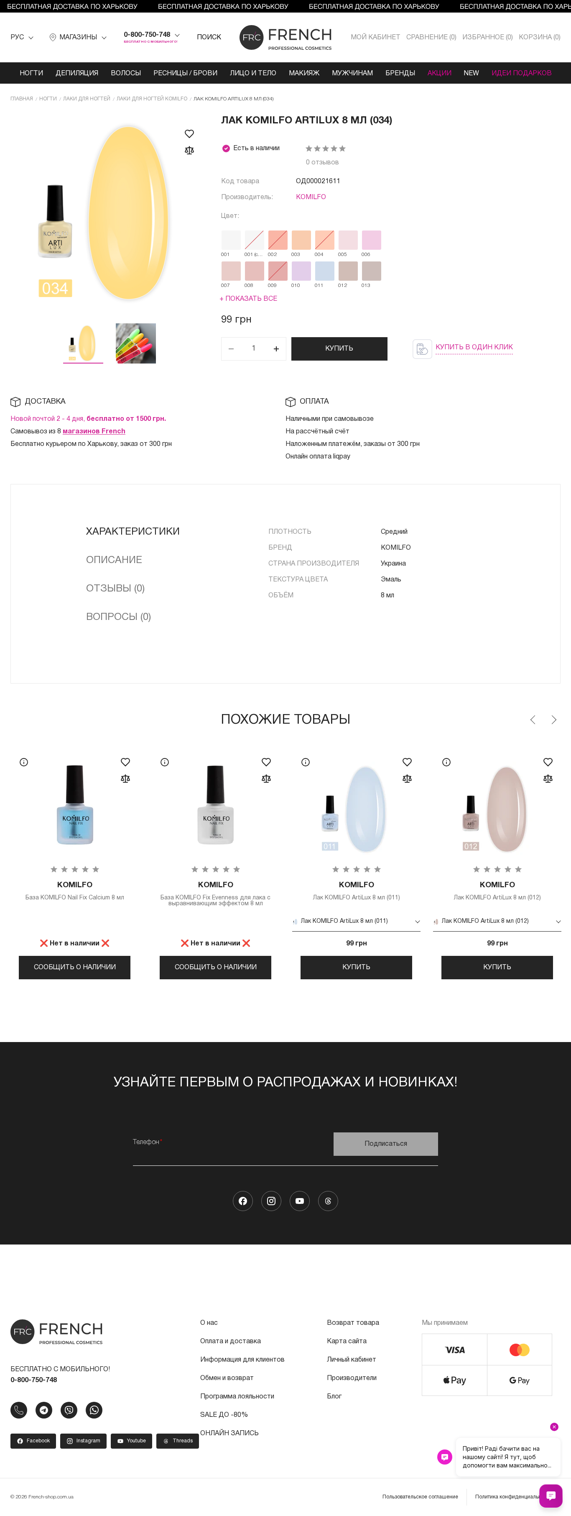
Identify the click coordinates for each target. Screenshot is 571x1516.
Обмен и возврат (227, 1378)
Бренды (400, 74)
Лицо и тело (253, 74)
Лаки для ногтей (86, 99)
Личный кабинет (351, 1360)
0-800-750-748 (147, 35)
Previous (533, 720)
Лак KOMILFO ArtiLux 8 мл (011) (356, 891)
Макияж (304, 74)
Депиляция (77, 74)
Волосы (126, 74)
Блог (334, 1397)
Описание (114, 560)
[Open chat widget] (551, 1496)
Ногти (31, 74)
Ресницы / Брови (185, 74)
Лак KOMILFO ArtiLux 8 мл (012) (497, 891)
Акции (439, 74)
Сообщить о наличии (75, 968)
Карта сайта (347, 1341)
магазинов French (94, 432)
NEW (471, 74)
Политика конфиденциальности (513, 1497)
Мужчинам (352, 74)
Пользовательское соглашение (420, 1497)
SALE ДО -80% (224, 1415)
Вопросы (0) (118, 617)
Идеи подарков (522, 74)
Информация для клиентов (242, 1360)
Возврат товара (353, 1323)
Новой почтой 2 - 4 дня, (88, 419)
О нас (209, 1323)
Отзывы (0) (115, 589)
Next (553, 720)
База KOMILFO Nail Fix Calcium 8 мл (74, 891)
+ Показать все (248, 299)
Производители (352, 1378)
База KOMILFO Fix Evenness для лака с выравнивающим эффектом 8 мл (215, 894)
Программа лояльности (237, 1397)
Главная (21, 99)
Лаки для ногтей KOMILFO (152, 99)
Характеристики (133, 532)
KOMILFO (311, 197)
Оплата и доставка (230, 1341)
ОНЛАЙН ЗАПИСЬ (229, 1434)
